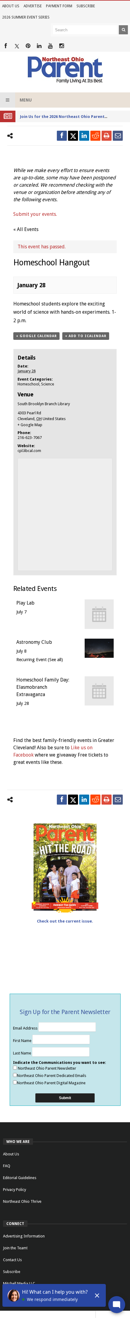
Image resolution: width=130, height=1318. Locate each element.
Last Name (22, 1053)
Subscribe (85, 6)
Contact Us (12, 1260)
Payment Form (59, 6)
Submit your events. (35, 214)
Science (47, 384)
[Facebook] (5, 46)
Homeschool (28, 384)
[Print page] (107, 136)
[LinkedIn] (39, 46)
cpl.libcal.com (29, 450)
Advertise (33, 6)
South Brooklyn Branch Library (44, 404)
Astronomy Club (34, 642)
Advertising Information (24, 1236)
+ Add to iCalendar (85, 336)
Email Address (25, 1028)
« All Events (25, 229)
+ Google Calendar (36, 336)
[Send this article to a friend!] (118, 136)
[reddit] (95, 136)
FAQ (6, 1166)
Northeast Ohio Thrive (22, 1201)
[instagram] (61, 46)
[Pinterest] (28, 46)
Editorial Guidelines (19, 1177)
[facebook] (62, 136)
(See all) (55, 659)
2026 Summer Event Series (26, 17)
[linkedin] (84, 136)
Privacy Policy (14, 1189)
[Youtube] (50, 46)
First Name (22, 1040)
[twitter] (73, 136)
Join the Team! (15, 1248)
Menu (26, 100)
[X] (16, 46)
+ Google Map (30, 425)
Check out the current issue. (65, 921)
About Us (10, 6)
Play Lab (25, 603)
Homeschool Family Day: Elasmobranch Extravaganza (42, 687)
